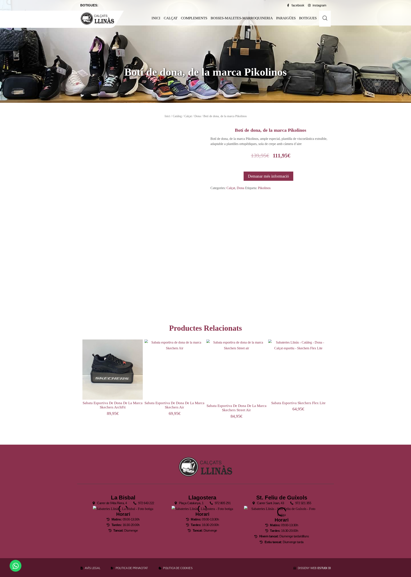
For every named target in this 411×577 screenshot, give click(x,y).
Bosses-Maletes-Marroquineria (242, 18)
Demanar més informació (268, 176)
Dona (197, 116)
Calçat (170, 18)
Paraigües (286, 18)
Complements (194, 18)
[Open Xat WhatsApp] (15, 566)
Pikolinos (264, 188)
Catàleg (177, 116)
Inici (156, 18)
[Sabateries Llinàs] (100, 18)
